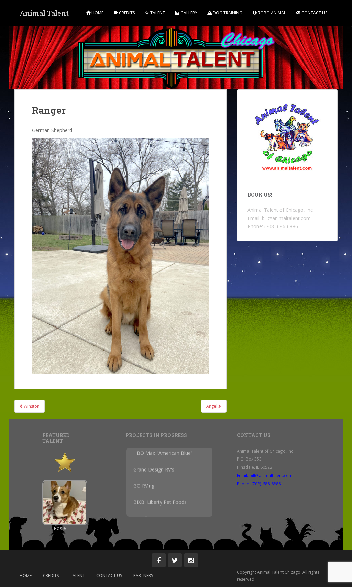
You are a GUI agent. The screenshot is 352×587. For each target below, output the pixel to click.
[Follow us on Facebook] (159, 560)
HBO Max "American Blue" (163, 458)
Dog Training (227, 13)
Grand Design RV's (153, 475)
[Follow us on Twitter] (175, 560)
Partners (143, 575)
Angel (212, 406)
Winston (31, 406)
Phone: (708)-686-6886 (259, 483)
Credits (126, 13)
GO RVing (143, 491)
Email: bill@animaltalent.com (265, 475)
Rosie (60, 528)
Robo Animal (271, 13)
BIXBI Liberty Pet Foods (160, 507)
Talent (157, 13)
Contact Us (313, 13)
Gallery (188, 13)
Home (96, 13)
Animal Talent (44, 13)
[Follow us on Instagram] (191, 560)
